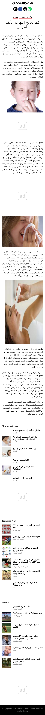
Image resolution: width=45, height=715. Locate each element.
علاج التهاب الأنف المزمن (33, 62)
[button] (3, 3)
